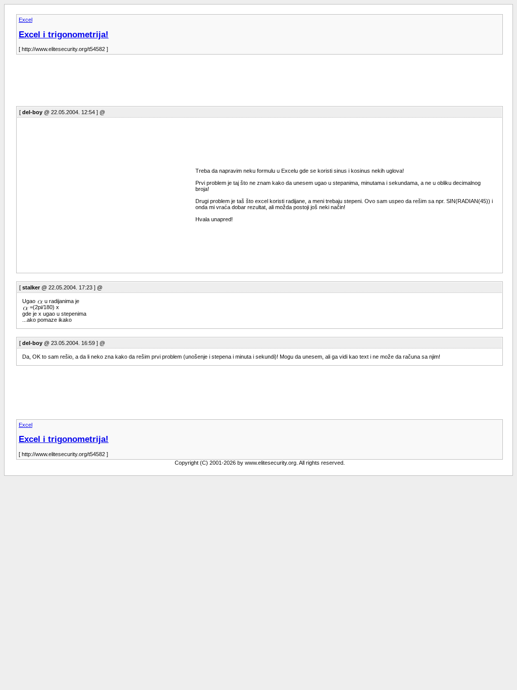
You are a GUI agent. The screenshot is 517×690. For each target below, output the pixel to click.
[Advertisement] (200, 83)
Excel (25, 20)
